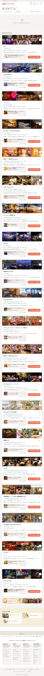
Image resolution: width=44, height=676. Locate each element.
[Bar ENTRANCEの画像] (22, 68)
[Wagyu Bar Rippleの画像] (22, 293)
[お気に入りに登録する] (39, 47)
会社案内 (6, 669)
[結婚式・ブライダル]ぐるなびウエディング (8, 636)
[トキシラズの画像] (22, 96)
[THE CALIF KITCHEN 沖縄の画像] (22, 405)
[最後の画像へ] (40, 39)
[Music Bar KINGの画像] (22, 574)
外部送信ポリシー (25, 669)
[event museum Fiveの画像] (22, 180)
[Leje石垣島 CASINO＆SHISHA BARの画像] (22, 518)
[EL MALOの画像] (22, 546)
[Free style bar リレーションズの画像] (22, 377)
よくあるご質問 (28, 671)
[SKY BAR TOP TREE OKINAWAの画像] (22, 124)
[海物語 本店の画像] (22, 433)
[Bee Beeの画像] (22, 236)
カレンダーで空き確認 (35, 141)
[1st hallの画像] (22, 461)
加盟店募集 (37, 669)
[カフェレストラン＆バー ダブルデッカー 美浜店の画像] (22, 321)
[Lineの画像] (22, 40)
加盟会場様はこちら (32, 669)
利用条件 (13, 669)
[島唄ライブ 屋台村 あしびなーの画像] (22, 349)
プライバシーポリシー (19, 669)
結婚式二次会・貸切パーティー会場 (21, 636)
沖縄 (27, 636)
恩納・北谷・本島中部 (32, 636)
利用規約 (10, 669)
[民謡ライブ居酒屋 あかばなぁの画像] (22, 152)
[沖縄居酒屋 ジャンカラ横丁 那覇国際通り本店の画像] (22, 489)
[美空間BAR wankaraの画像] (22, 264)
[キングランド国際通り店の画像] (22, 208)
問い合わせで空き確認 (35, 57)
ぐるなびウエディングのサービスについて (19, 671)
